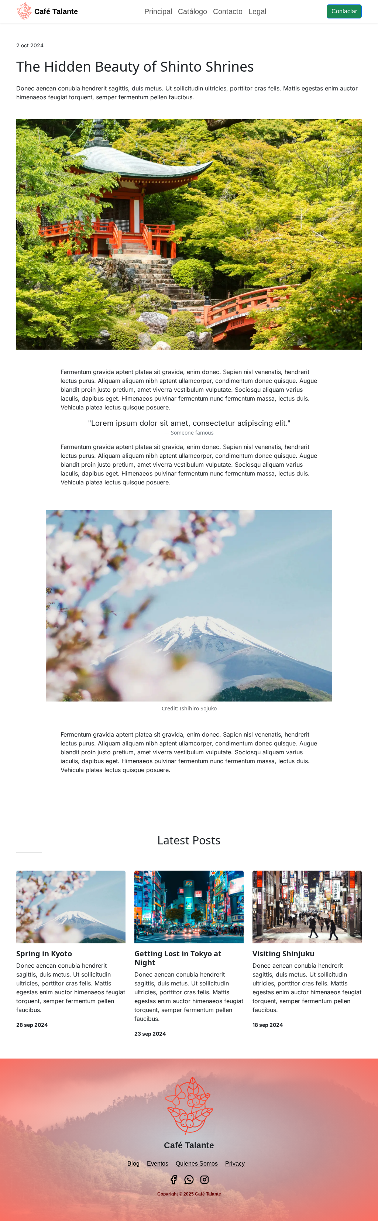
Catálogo (192, 11)
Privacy (235, 1163)
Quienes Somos (197, 1163)
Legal (257, 11)
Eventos (157, 1163)
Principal (158, 11)
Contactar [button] (344, 11)
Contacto (228, 11)
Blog (133, 1163)
